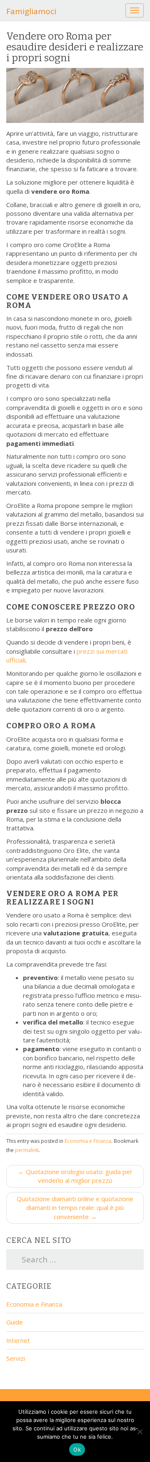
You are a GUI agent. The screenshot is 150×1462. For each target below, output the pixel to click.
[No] (139, 1431)
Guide (14, 1322)
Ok (77, 1449)
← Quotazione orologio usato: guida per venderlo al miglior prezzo (75, 1176)
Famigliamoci (31, 11)
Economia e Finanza (88, 1141)
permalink (27, 1150)
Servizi (15, 1358)
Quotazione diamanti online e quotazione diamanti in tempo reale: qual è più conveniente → (75, 1208)
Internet (18, 1340)
